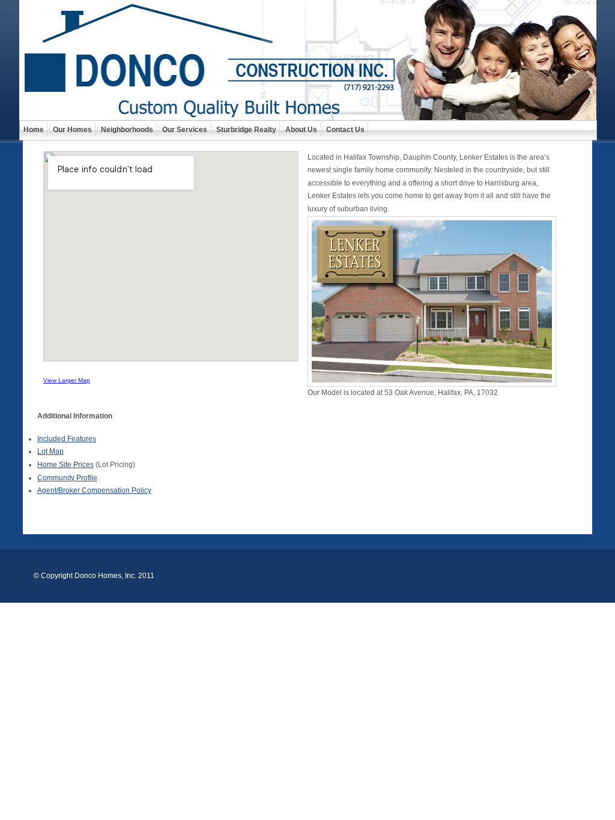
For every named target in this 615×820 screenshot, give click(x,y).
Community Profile (67, 478)
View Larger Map (66, 380)
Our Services (184, 129)
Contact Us (345, 129)
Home (33, 129)
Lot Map (50, 451)
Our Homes (72, 129)
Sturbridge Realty (246, 129)
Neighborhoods (127, 129)
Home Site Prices (65, 464)
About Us (301, 129)
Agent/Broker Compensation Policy (94, 490)
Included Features (66, 439)
